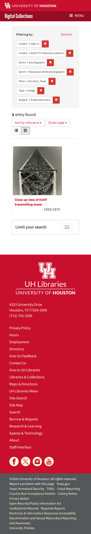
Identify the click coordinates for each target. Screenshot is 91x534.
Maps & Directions (23, 384)
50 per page (56, 122)
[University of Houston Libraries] (45, 278)
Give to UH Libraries (24, 370)
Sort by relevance (27, 122)
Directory (16, 349)
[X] (25, 461)
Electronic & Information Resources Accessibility (42, 513)
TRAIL (51, 489)
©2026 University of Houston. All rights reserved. (43, 479)
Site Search (18, 398)
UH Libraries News (23, 391)
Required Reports (53, 508)
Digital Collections (19, 16)
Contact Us (17, 363)
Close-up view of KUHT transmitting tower (31, 202)
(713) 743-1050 (20, 315)
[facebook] (14, 461)
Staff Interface (20, 447)
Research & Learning (25, 426)
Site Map (16, 405)
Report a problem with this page (31, 484)
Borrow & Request (23, 419)
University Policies (22, 528)
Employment (19, 342)
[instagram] (37, 461)
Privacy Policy (20, 328)
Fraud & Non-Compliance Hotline (32, 493)
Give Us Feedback (23, 356)
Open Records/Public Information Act (35, 503)
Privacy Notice (19, 498)
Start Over (66, 34)
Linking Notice (67, 493)
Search (14, 412)
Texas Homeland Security (26, 489)
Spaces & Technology (25, 433)
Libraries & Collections (27, 377)
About (14, 440)
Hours (14, 335)
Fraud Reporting (68, 489)
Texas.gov (63, 484)
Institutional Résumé (23, 508)
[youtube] (49, 461)
